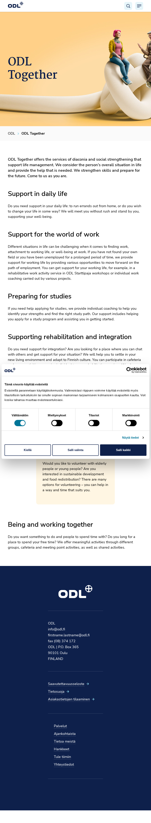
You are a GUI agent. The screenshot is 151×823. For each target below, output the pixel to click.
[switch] (57, 423)
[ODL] (15, 5)
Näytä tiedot (130, 437)
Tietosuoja (56, 691)
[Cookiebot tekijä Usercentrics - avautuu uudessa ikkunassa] (129, 370)
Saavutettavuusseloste (66, 683)
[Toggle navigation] (139, 6)
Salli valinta (75, 450)
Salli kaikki (123, 450)
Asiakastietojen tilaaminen (69, 699)
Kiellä (27, 450)
